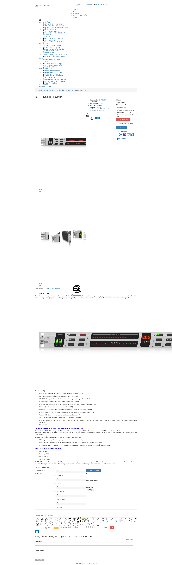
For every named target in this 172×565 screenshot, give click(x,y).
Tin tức (75, 12)
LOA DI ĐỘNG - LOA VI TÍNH (52, 60)
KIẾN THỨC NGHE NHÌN (80, 15)
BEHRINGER (69, 90)
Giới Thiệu (75, 10)
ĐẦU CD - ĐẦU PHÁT (50, 29)
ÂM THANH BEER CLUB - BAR (53, 78)
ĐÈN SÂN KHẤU (49, 53)
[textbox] (56, 5)
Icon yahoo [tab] (50, 515)
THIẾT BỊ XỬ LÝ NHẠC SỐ (51, 31)
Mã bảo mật (89, 487)
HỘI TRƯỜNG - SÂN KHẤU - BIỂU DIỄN (55, 79)
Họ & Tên (38, 541)
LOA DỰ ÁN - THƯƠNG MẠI (52, 47)
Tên (87, 474)
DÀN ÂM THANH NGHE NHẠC (53, 72)
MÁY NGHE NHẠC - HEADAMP (53, 63)
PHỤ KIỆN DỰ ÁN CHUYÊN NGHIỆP (54, 56)
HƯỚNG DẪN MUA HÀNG (125, 124)
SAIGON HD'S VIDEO (102, 4)
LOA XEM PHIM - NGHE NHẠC (53, 24)
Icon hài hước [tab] (40, 515)
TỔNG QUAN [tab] (40, 289)
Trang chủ (39, 90)
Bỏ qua (106, 527)
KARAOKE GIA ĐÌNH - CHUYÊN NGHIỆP (56, 27)
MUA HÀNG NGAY (123, 120)
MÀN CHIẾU (47, 36)
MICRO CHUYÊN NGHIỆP (51, 51)
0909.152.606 (93, 563)
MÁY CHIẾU (47, 35)
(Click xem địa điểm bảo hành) (100, 109)
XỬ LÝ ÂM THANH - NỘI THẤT (53, 42)
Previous (41, 189)
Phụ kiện (41, 58)
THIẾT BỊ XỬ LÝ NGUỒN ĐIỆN (53, 65)
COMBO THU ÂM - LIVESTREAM (53, 76)
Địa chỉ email (39, 550)
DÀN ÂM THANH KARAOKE (52, 74)
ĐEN (88, 115)
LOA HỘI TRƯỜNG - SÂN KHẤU (53, 45)
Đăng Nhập (89, 4)
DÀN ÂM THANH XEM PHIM (52, 70)
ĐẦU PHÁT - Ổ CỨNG (50, 83)
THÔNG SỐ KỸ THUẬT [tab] (53, 289)
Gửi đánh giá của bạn (93, 470)
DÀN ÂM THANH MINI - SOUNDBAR (54, 33)
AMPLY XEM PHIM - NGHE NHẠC (54, 26)
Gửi (112, 527)
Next (40, 191)
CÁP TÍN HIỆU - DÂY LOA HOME (53, 38)
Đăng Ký (80, 4)
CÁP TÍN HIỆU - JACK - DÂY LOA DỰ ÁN (56, 54)
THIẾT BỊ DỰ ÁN (43, 44)
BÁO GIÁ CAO (122, 128)
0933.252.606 (122, 138)
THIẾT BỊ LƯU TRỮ (50, 40)
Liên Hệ (75, 17)
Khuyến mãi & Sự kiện (45, 87)
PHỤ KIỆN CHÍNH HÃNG (51, 67)
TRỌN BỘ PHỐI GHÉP (45, 69)
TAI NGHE (47, 61)
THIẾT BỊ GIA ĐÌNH (44, 22)
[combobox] (56, 5)
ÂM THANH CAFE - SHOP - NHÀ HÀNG (55, 81)
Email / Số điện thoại (92, 480)
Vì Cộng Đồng (77, 13)
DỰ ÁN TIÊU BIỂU (44, 85)
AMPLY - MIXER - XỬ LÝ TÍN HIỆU (54, 49)
